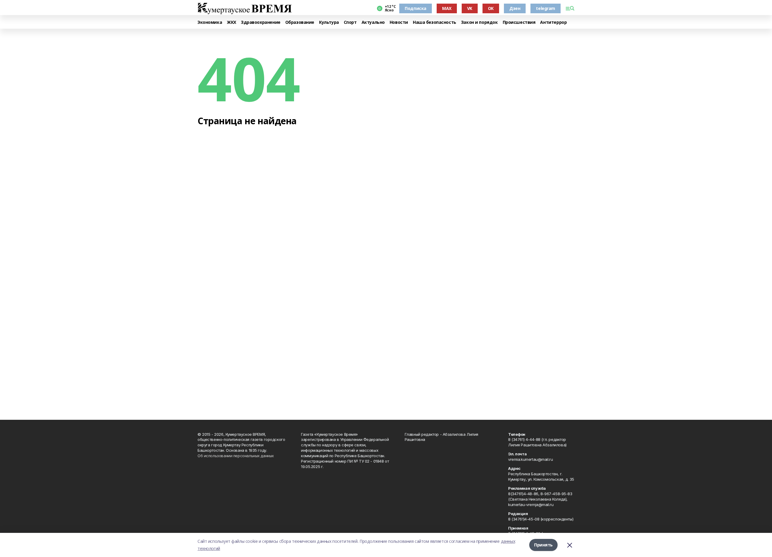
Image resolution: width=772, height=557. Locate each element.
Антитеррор (553, 22)
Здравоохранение (260, 22)
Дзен (514, 8)
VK (469, 8)
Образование (299, 22)
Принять (543, 545)
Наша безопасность (434, 22)
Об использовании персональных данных (236, 455)
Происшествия (519, 22)
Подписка (415, 8)
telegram (545, 8)
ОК (491, 8)
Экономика (210, 22)
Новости (399, 22)
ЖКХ (231, 22)
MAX (446, 8)
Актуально (373, 22)
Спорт (350, 22)
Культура (329, 22)
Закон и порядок (479, 22)
